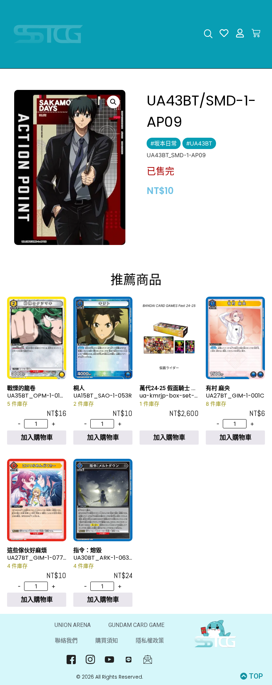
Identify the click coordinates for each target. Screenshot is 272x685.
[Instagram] (90, 659)
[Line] (129, 659)
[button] (113, 102)
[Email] (148, 659)
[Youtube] (110, 659)
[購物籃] (255, 33)
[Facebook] (71, 659)
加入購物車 (37, 437)
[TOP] (243, 676)
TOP (256, 676)
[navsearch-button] (208, 34)
